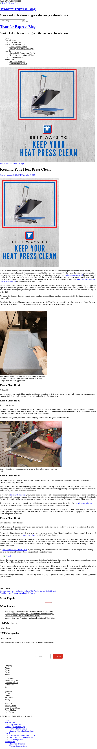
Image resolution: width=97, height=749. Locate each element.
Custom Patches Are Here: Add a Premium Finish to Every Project (29, 614)
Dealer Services (6, 175)
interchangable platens (83, 503)
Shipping (8, 674)
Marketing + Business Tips (15, 44)
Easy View (9, 697)
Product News (10, 59)
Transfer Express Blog (18, 9)
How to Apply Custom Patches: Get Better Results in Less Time (29, 611)
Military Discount (11, 683)
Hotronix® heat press (18, 495)
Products (8, 695)
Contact (8, 693)
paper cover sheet (28, 535)
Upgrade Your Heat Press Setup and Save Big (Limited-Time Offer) (30, 618)
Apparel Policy (10, 710)
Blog (6, 687)
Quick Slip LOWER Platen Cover (14, 550)
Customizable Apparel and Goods (22, 53)
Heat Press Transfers (17, 62)
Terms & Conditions (12, 708)
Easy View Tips (15, 42)
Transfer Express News (18, 64)
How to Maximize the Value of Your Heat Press (22, 616)
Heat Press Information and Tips (21, 55)
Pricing (7, 700)
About (7, 668)
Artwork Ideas (10, 40)
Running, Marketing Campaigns (21, 49)
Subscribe (58, 656)
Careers (7, 670)
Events (7, 672)
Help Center (9, 712)
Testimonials (9, 685)
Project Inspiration (16, 57)
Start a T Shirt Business (18, 47)
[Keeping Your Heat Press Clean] (47, 161)
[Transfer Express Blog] (9, 3)
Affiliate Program (11, 680)
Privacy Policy (10, 706)
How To (8, 51)
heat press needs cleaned (74, 275)
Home (7, 38)
